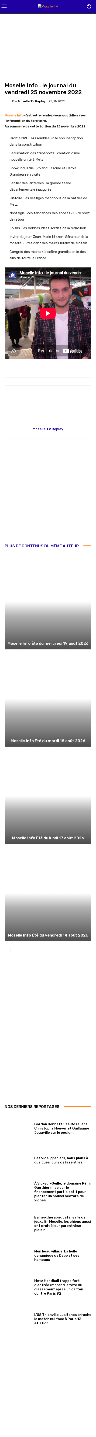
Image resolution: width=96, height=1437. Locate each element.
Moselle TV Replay (31, 101)
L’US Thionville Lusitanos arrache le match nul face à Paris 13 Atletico (62, 1319)
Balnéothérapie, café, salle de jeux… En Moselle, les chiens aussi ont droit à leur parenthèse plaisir (62, 1223)
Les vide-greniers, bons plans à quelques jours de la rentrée (61, 1160)
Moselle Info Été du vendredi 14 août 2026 (48, 935)
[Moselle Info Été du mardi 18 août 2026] (48, 699)
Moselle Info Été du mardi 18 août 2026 (48, 740)
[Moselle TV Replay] (8, 101)
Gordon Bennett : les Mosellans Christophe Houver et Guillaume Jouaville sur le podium (61, 1128)
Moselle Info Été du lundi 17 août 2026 (48, 838)
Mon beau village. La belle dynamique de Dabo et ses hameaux (56, 1255)
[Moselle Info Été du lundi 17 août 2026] (48, 796)
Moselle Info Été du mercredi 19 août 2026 (48, 643)
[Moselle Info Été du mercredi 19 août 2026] (48, 601)
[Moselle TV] (48, 6)
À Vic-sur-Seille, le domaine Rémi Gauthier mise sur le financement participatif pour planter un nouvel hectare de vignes (62, 1191)
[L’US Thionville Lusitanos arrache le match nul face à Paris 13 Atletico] (18, 1318)
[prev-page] (7, 950)
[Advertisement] (48, 494)
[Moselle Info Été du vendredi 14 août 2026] (48, 893)
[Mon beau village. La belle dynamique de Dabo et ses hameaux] (18, 1254)
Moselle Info (14, 115)
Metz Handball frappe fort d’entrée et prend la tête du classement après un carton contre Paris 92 (58, 1287)
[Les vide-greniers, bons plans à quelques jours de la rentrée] (18, 1159)
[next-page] (15, 950)
